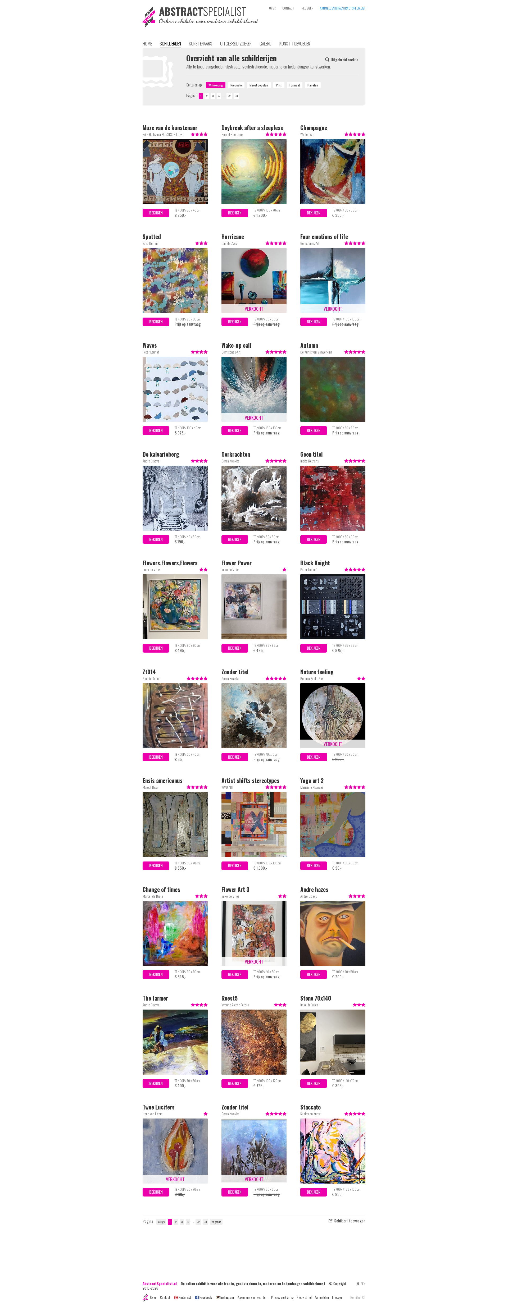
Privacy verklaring (282, 1297)
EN (363, 1283)
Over (153, 1297)
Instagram (227, 1297)
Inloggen (337, 1297)
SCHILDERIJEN (170, 43)
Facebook (205, 1297)
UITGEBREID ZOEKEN (236, 43)
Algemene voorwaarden (252, 1297)
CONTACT (288, 8)
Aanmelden (322, 1297)
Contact (165, 1297)
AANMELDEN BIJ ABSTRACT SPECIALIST (342, 8)
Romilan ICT (357, 1297)
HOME (147, 43)
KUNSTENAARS (200, 43)
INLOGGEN (307, 8)
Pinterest (185, 1297)
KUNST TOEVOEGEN (294, 43)
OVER (272, 8)
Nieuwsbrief (304, 1297)
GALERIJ (265, 43)
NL (358, 1283)
